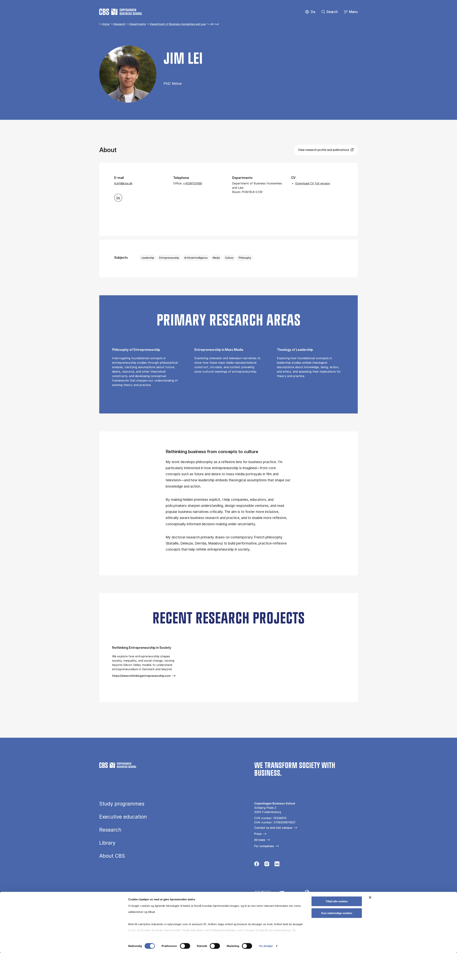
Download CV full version (312, 183)
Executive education (123, 816)
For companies (264, 846)
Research (119, 24)
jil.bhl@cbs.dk (123, 183)
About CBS (112, 855)
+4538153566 (192, 183)
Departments (137, 24)
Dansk (310, 12)
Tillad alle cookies (337, 901)
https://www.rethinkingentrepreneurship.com (141, 676)
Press (258, 834)
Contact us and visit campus (273, 827)
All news (259, 840)
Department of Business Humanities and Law (178, 24)
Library (107, 842)
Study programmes (121, 803)
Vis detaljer (266, 945)
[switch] (185, 946)
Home (105, 24)
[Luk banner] (370, 897)
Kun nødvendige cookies (336, 912)
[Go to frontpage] (120, 12)
